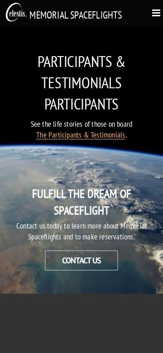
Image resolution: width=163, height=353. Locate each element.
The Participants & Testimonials (80, 135)
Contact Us (81, 260)
